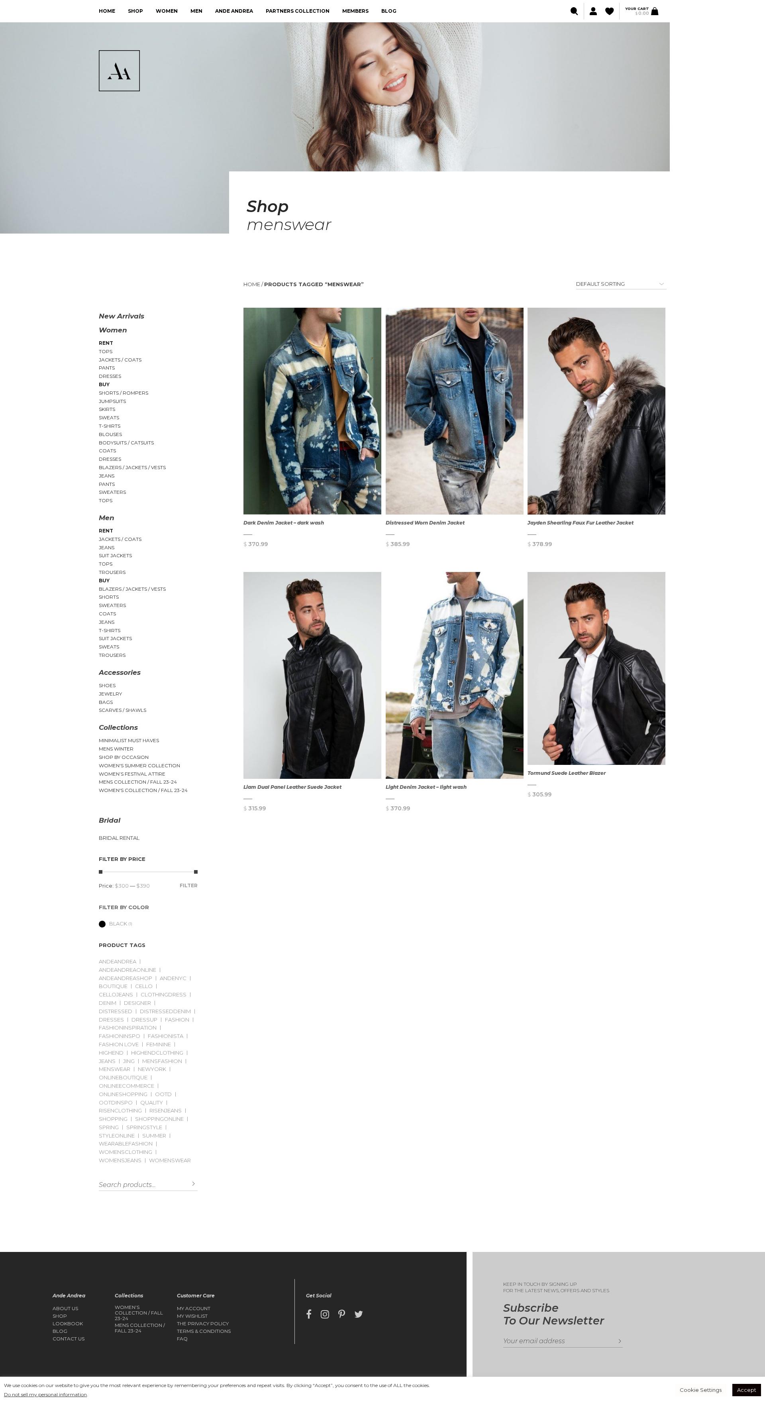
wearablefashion (126, 1144)
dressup (144, 1020)
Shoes (107, 685)
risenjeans (165, 1110)
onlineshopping (123, 1094)
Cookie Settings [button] (701, 1390)
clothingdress (163, 994)
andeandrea (117, 961)
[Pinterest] (341, 1314)
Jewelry (110, 694)
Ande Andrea (234, 11)
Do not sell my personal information (45, 1394)
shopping (113, 1119)
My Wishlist (192, 1316)
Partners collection (298, 11)
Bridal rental (119, 838)
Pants (107, 368)
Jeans (106, 476)
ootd (163, 1094)
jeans (107, 1061)
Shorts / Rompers (123, 393)
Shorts (109, 597)
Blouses (110, 434)
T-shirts (109, 426)
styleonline (117, 1136)
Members (355, 11)
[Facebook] (309, 1314)
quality (151, 1102)
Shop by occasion (124, 757)
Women (167, 11)
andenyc (173, 978)
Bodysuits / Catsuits (126, 443)
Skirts (107, 409)
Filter (189, 885)
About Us (65, 1308)
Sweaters (112, 492)
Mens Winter (116, 749)
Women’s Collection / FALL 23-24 (139, 1313)
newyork (152, 1069)
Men (196, 11)
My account (193, 1308)
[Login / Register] (592, 11)
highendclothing (157, 1053)
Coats (107, 451)
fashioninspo (119, 1036)
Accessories (120, 672)
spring (109, 1127)
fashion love (119, 1044)
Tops (105, 351)
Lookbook (68, 1323)
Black (118, 923)
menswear (114, 1069)
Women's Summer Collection (139, 765)
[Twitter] (358, 1314)
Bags (106, 702)
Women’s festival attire (132, 774)
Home (107, 11)
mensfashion (162, 1061)
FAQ (182, 1339)
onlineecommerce (126, 1086)
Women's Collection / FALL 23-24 (143, 790)
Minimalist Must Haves (129, 740)
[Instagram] (325, 1314)
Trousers (112, 572)
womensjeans (120, 1160)
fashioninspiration (128, 1028)
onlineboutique (123, 1077)
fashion (177, 1020)
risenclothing (120, 1110)
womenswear (170, 1160)
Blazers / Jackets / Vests (132, 467)
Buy (104, 384)
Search (188, 1184)
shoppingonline (159, 1119)
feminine (158, 1044)
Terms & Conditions (204, 1331)
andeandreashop (125, 978)
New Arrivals (121, 316)
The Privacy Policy (203, 1323)
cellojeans (116, 994)
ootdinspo (116, 1102)
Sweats (109, 418)
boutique (113, 986)
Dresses (110, 376)
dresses (111, 1020)
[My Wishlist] (610, 11)
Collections (118, 727)
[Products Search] (575, 11)
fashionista (165, 1036)
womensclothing (125, 1152)
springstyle (144, 1127)
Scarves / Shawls (122, 710)
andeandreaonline (127, 970)
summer (154, 1136)
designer (137, 1003)
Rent (106, 343)
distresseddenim (165, 1011)
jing (129, 1061)
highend (111, 1053)
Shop (135, 11)
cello (144, 986)
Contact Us (68, 1339)
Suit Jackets (115, 555)
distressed (115, 1011)
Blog (388, 11)
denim (107, 1003)
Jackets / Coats (120, 360)
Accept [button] (746, 1390)
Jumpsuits (112, 401)
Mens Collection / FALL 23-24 (138, 782)
